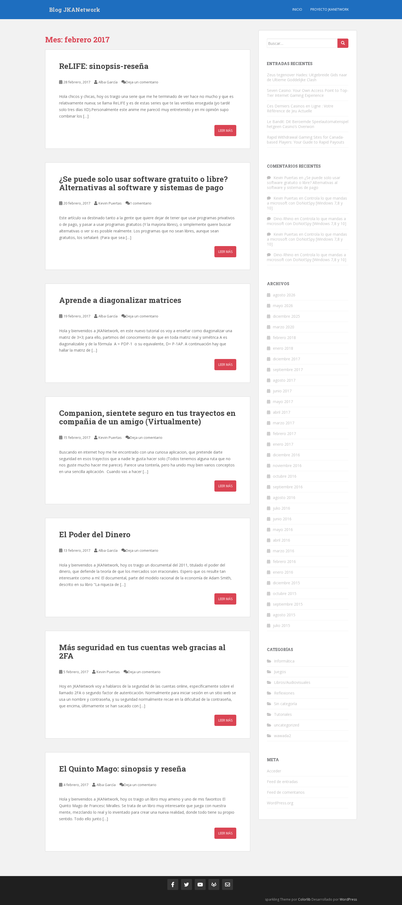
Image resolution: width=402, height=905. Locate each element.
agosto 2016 (284, 497)
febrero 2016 (284, 561)
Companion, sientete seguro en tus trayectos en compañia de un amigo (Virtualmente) (147, 417)
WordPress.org (280, 802)
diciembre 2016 (286, 454)
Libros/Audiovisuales (292, 682)
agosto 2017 (284, 380)
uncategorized (286, 725)
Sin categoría (285, 703)
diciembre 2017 (286, 358)
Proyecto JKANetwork (329, 9)
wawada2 (282, 735)
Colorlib (304, 899)
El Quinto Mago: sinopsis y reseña (122, 769)
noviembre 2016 (287, 465)
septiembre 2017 (288, 369)
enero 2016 (283, 572)
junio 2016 (282, 518)
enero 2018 (283, 348)
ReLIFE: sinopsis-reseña (103, 66)
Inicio (297, 9)
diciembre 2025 (286, 316)
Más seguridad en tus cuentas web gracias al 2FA (142, 651)
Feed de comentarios (286, 792)
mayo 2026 (283, 305)
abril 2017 (281, 412)
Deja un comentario (142, 82)
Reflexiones (284, 693)
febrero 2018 (284, 337)
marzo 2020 (283, 326)
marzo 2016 (283, 550)
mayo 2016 (283, 529)
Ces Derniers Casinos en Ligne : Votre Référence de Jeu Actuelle (300, 108)
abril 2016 (281, 540)
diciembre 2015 (286, 582)
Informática (284, 661)
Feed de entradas (282, 781)
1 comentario (141, 203)
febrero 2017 (284, 433)
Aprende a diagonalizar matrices (120, 300)
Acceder (274, 770)
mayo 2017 (283, 401)
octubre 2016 (284, 476)
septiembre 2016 (288, 486)
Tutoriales (283, 714)
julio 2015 (281, 625)
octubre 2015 (284, 593)
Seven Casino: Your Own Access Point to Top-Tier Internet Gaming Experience (307, 93)
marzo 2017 (283, 422)
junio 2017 (282, 390)
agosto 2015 (284, 614)
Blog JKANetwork (74, 9)
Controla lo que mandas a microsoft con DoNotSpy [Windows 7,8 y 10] (307, 203)
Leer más (225, 130)
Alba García (108, 82)
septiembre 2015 (288, 604)
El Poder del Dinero (94, 534)
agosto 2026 (284, 294)
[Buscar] (342, 43)
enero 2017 (283, 444)
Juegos (280, 671)
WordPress (348, 899)
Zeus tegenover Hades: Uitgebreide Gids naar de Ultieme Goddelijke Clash (307, 77)
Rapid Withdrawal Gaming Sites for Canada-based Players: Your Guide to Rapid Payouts (305, 140)
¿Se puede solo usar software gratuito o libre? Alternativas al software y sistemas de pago (143, 183)
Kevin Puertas (110, 203)
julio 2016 (281, 508)
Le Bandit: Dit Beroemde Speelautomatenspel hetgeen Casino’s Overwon (307, 124)
